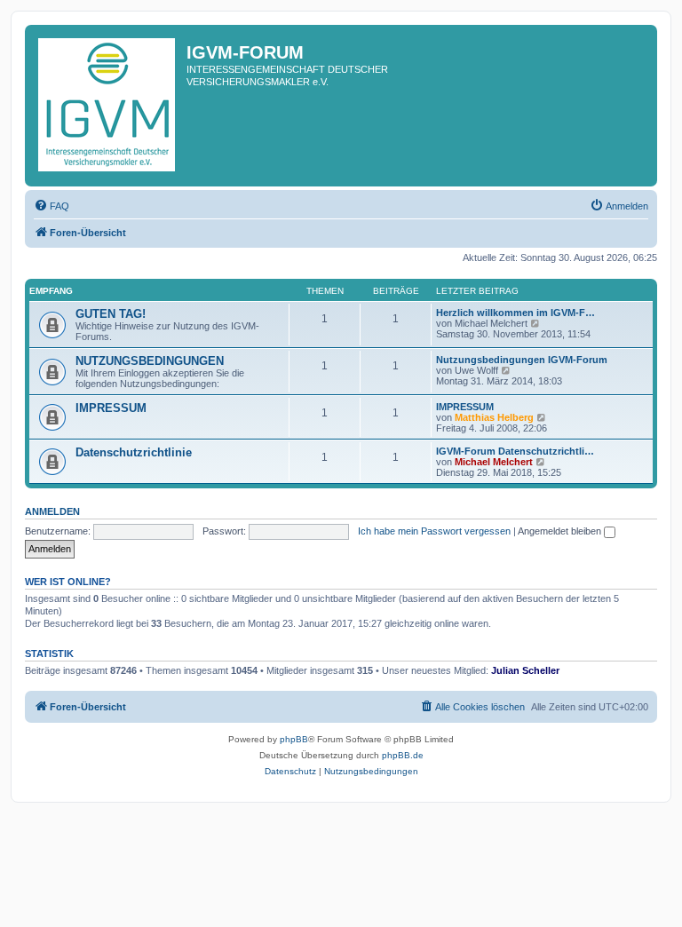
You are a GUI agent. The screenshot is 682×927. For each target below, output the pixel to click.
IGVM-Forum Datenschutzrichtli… (515, 451)
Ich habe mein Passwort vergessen (434, 531)
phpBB (294, 739)
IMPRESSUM (111, 408)
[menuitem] (51, 206)
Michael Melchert (494, 461)
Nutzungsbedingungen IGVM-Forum (521, 359)
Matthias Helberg (494, 417)
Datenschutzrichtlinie (133, 452)
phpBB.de (403, 755)
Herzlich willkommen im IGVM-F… (515, 312)
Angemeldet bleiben (561, 531)
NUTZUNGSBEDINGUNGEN (149, 361)
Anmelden (52, 511)
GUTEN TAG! (110, 314)
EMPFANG (51, 291)
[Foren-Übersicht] (107, 105)
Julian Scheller (525, 670)
